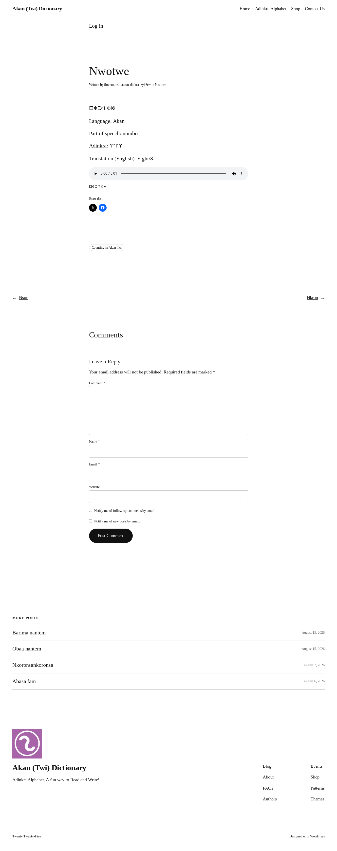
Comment (97, 383)
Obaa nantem (26, 649)
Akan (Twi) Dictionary (37, 8)
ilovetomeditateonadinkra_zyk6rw (127, 85)
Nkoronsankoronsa (32, 665)
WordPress (317, 836)
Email (94, 464)
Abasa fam (24, 681)
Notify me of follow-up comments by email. (124, 511)
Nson (23, 297)
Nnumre (160, 85)
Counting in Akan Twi (107, 247)
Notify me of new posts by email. (117, 521)
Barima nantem (29, 633)
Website (94, 487)
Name (94, 442)
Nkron (312, 297)
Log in (96, 26)
